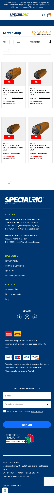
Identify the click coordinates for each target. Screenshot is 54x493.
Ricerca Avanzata (13, 294)
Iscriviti (27, 424)
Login (7, 299)
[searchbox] (26, 404)
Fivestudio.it (16, 485)
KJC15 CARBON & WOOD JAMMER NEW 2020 (13, 148)
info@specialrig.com (30, 228)
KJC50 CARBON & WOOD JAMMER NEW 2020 (13, 93)
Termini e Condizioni (14, 265)
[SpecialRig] (19, 15)
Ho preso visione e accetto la (25, 411)
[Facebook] (19, 317)
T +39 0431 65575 (12, 228)
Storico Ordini (11, 289)
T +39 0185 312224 (13, 242)
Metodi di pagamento (15, 275)
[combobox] (27, 404)
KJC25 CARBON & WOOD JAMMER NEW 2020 (40, 93)
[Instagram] (27, 317)
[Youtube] (35, 317)
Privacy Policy (11, 260)
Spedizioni (10, 270)
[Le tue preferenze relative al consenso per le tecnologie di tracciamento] (5, 490)
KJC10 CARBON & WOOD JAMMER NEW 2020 (40, 148)
